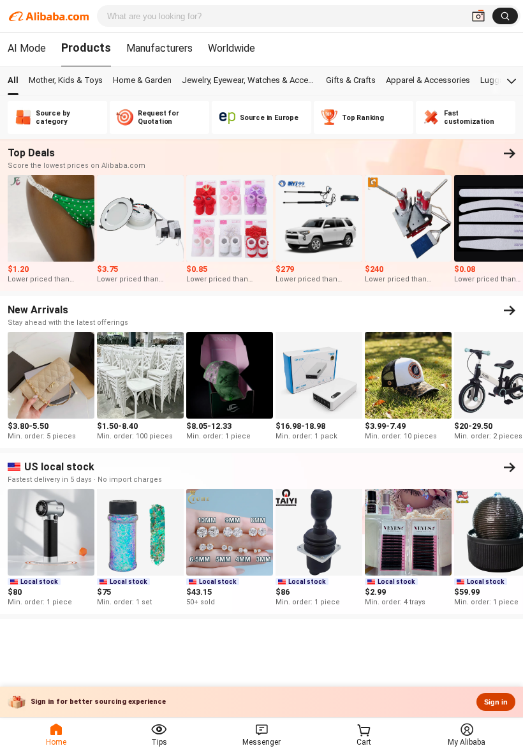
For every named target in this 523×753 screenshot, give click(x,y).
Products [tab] (86, 47)
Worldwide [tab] (231, 48)
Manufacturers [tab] (159, 48)
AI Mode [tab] (27, 48)
